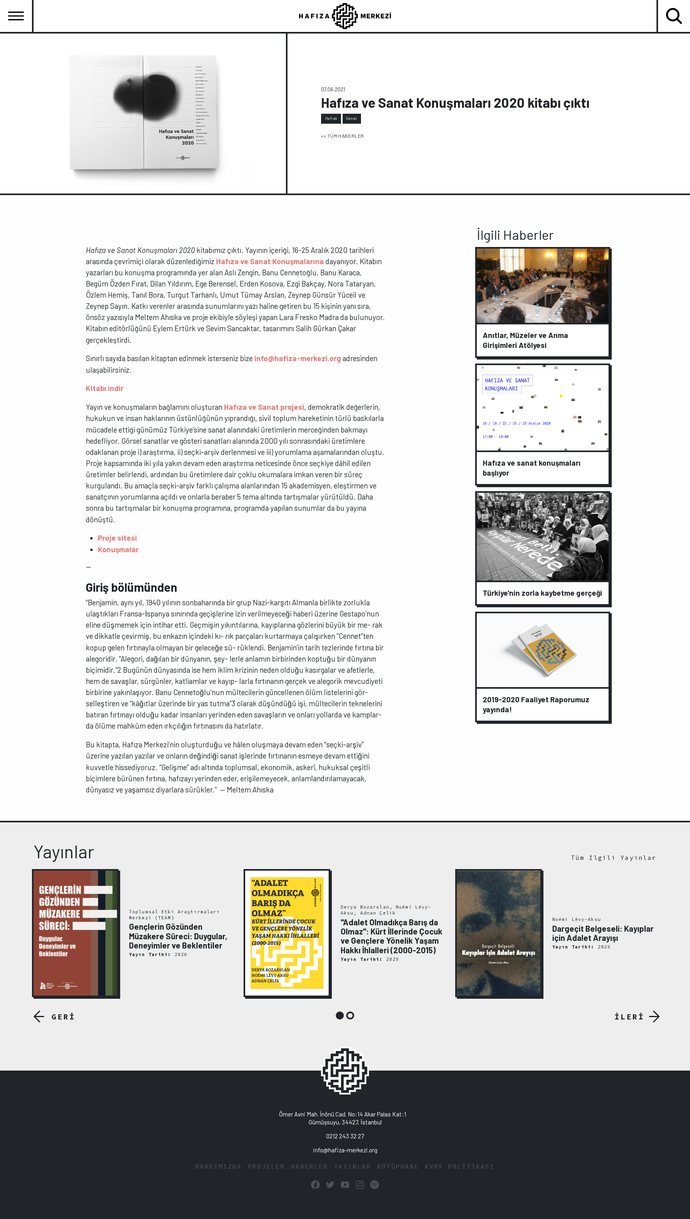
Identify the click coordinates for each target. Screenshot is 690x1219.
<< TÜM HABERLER (342, 135)
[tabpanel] (133, 933)
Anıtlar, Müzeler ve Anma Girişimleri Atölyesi (525, 340)
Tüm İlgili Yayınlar (613, 857)
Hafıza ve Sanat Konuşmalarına (270, 261)
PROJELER (266, 1166)
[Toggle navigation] (16, 16)
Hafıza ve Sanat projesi (264, 406)
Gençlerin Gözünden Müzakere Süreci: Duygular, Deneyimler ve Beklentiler (178, 936)
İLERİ (629, 1016)
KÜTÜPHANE (398, 1166)
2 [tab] (350, 1015)
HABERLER (309, 1166)
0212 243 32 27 (345, 1136)
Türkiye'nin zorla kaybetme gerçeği (542, 592)
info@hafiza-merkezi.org (297, 358)
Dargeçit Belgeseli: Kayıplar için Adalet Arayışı (603, 933)
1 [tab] (340, 1015)
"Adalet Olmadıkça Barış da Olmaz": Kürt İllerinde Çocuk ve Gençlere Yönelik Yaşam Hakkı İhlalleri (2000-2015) (391, 936)
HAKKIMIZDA (218, 1166)
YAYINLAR (352, 1166)
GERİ (63, 1016)
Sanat (351, 118)
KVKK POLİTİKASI (459, 1166)
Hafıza (331, 118)
